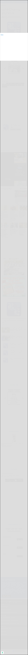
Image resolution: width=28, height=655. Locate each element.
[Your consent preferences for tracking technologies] (2, 652)
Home (2, 34)
